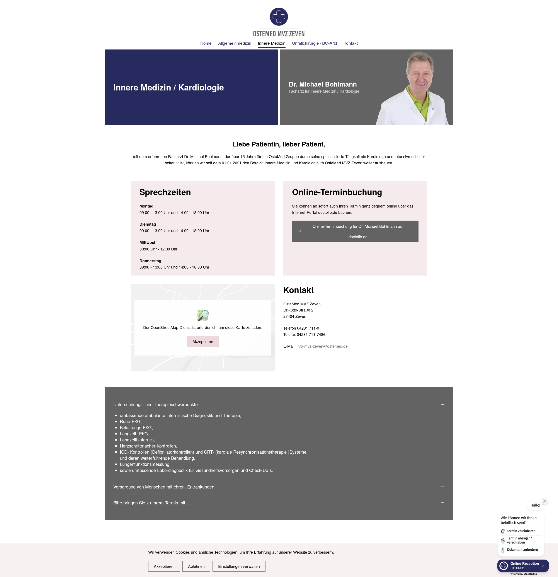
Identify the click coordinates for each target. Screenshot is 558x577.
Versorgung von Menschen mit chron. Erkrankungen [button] (163, 486)
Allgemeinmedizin (234, 43)
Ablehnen (196, 566)
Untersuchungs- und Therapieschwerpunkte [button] (155, 404)
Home (206, 43)
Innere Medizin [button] (272, 43)
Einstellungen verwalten (239, 566)
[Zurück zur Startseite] (279, 22)
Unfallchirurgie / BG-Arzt (314, 43)
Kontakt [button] (351, 43)
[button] (520, 529)
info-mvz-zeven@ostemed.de (322, 346)
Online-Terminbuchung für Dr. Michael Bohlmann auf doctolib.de (358, 231)
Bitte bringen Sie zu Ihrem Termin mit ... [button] (152, 502)
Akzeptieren (202, 341)
